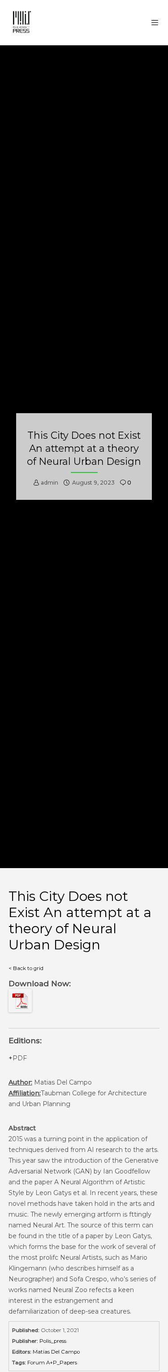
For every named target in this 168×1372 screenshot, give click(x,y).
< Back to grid (26, 968)
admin (49, 482)
